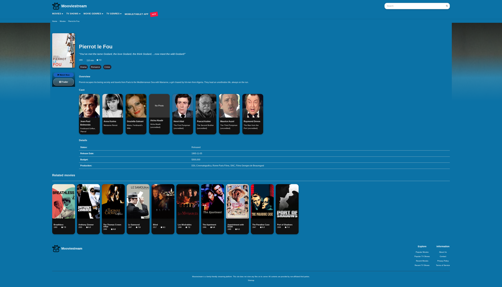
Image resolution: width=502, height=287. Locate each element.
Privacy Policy (443, 261)
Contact (443, 256)
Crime (107, 67)
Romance (95, 67)
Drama (83, 67)
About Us (443, 252)
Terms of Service (443, 265)
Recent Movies (422, 261)
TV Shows (72, 13)
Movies (56, 13)
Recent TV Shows (422, 265)
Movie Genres (92, 13)
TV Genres (113, 13)
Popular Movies (422, 252)
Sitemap (251, 280)
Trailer (64, 82)
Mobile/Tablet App (140, 14)
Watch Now (64, 75)
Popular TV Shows (422, 256)
